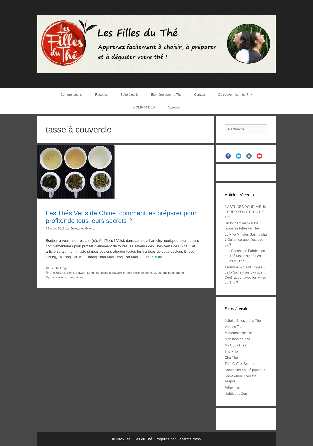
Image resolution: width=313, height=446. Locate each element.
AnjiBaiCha (57, 272)
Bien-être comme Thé (166, 94)
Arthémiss (232, 387)
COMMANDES (144, 107)
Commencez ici (71, 94)
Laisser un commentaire (66, 277)
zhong (180, 272)
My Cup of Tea (235, 345)
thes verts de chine (139, 272)
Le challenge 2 (60, 268)
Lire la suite (153, 257)
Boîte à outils (129, 94)
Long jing (93, 272)
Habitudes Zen (236, 393)
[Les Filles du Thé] (156, 44)
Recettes (101, 94)
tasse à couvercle (113, 272)
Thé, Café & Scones (240, 364)
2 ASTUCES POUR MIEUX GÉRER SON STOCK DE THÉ (245, 212)
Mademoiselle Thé (239, 333)
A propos (174, 107)
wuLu (157, 272)
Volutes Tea (233, 327)
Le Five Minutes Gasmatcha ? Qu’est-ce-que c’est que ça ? (246, 240)
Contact (199, 94)
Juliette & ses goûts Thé (243, 320)
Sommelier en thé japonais (245, 370)
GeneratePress (189, 439)
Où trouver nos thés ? (233, 94)
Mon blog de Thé (237, 339)
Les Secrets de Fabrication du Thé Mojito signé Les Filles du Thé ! (245, 256)
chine (70, 272)
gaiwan (80, 272)
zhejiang (168, 272)
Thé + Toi (232, 351)
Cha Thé (231, 357)
